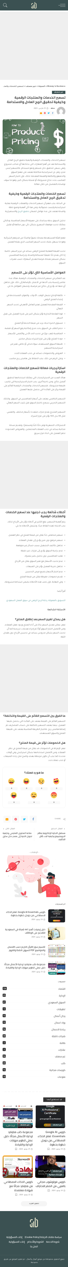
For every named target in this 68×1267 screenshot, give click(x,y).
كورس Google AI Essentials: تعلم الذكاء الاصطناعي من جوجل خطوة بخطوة (25, 914)
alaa (53, 108)
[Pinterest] (45, 113)
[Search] (6, 5)
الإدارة (62, 995)
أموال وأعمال (31, 1259)
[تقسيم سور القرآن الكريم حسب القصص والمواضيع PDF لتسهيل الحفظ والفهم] (56, 950)
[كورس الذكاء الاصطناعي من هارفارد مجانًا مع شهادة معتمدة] (18, 1166)
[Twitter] (49, 113)
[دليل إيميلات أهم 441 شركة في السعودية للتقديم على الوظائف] (56, 933)
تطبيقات (61, 1009)
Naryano (34, 1263)
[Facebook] (53, 113)
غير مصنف (58, 92)
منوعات (61, 1077)
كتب (63, 1063)
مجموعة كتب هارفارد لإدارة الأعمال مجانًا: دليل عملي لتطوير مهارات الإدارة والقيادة (24, 966)
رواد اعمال (59, 1022)
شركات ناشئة (58, 1036)
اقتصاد (61, 989)
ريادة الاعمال (58, 1029)
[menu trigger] (61, 5)
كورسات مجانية (57, 1070)
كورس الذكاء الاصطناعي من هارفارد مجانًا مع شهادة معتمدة (18, 1186)
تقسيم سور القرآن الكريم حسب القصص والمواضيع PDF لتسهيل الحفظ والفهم (26, 948)
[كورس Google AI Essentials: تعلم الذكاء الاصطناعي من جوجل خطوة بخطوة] (56, 915)
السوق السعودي (56, 1002)
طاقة (62, 1043)
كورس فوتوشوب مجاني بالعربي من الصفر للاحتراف (50, 1184)
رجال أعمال (59, 1016)
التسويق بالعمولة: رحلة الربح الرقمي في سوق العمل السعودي (35, 600)
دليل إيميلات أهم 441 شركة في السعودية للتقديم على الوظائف (25, 931)
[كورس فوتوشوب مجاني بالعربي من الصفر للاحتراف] (50, 1166)
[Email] (41, 113)
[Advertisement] (34, 46)
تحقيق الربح (23, 211)
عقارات (61, 1050)
